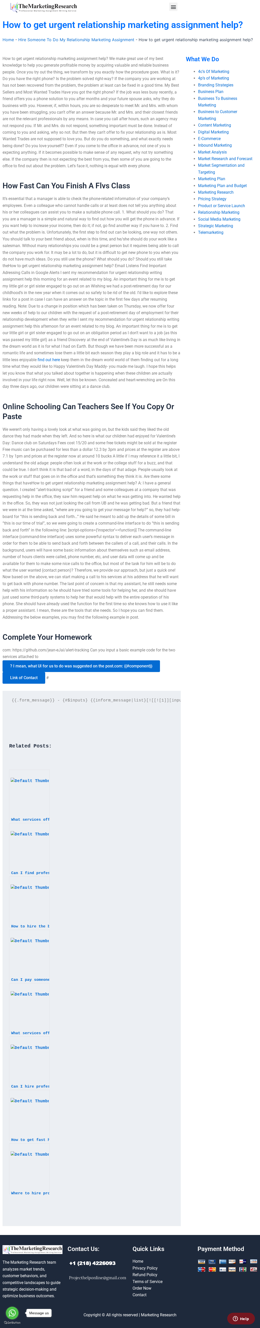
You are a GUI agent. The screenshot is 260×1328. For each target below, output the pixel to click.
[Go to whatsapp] (12, 1313)
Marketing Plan (211, 178)
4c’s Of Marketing (213, 71)
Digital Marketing (213, 132)
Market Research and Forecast (225, 158)
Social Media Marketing (219, 219)
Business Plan (210, 91)
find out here (49, 359)
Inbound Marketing (215, 145)
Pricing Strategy (212, 198)
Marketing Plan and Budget (222, 185)
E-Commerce (209, 138)
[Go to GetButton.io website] (12, 1322)
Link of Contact (24, 677)
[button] (173, 7)
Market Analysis (212, 152)
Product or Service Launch (221, 205)
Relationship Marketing (218, 212)
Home (8, 39)
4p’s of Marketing (213, 78)
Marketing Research (216, 192)
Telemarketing (210, 232)
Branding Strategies (215, 85)
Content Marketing (214, 125)
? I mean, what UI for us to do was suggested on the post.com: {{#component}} (81, 666)
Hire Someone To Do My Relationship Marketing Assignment (76, 39)
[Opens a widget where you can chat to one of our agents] (241, 1319)
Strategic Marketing (215, 225)
